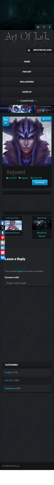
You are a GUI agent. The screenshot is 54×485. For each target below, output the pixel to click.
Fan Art (27, 71)
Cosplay (27, 92)
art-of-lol (12, 178)
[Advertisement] (27, 201)
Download (40, 182)
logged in (21, 271)
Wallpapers (27, 82)
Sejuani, (24, 178)
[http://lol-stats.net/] (27, 109)
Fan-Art (8, 380)
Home (27, 61)
